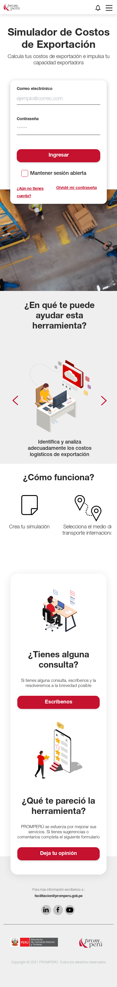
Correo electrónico (35, 89)
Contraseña (28, 119)
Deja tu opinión (58, 853)
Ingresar (59, 155)
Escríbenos (58, 702)
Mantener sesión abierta (58, 173)
